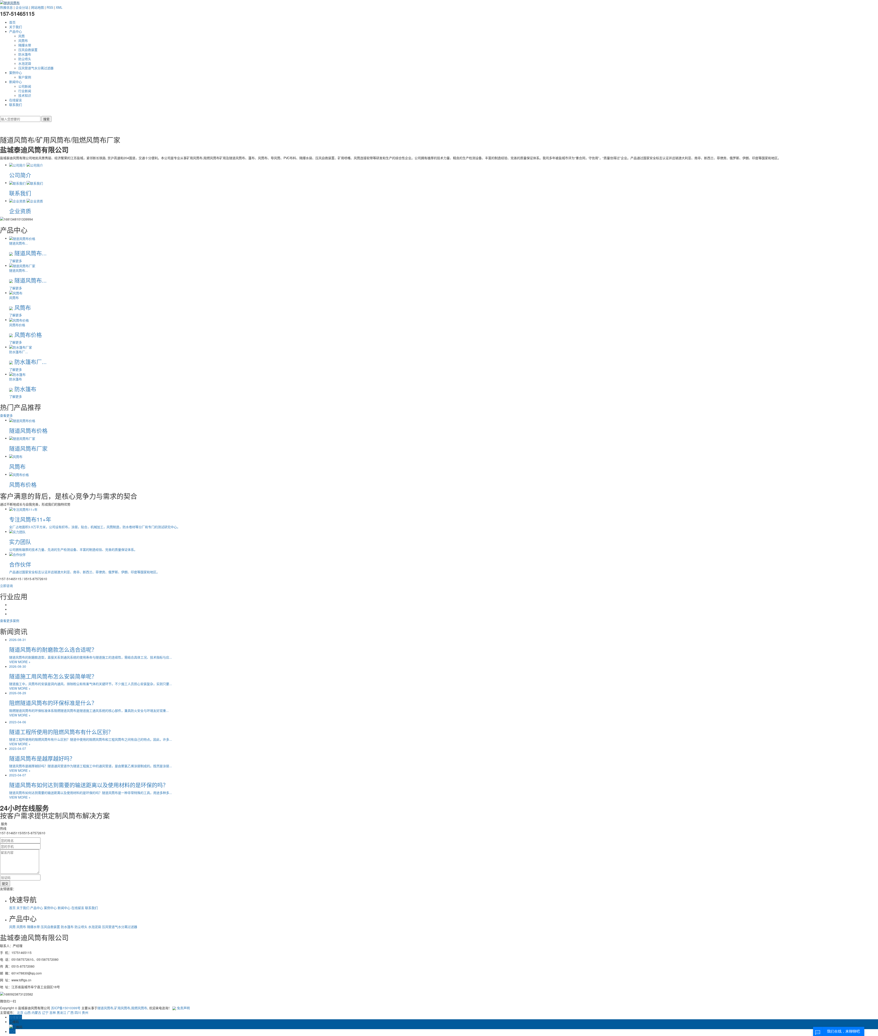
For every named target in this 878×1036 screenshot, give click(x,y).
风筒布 (23, 40)
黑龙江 (61, 1012)
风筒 (21, 36)
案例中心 (15, 72)
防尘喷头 (24, 59)
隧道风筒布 (105, 1008)
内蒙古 (36, 1012)
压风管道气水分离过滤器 (36, 68)
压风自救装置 (27, 49)
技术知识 (24, 95)
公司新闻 (24, 86)
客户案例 (24, 77)
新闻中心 (15, 81)
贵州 (85, 1012)
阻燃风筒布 (139, 1008)
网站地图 (37, 7)
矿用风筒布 (122, 1008)
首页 (12, 22)
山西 (27, 1012)
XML (59, 7)
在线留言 (15, 100)
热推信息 (6, 7)
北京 (20, 1012)
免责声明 (183, 1008)
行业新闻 (24, 91)
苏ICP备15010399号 (65, 1008)
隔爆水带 (24, 45)
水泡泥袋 (24, 63)
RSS (50, 7)
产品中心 (15, 31)
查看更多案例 (9, 620)
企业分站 (22, 7)
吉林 (52, 1012)
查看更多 (6, 415)
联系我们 (15, 104)
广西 (70, 1012)
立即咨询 (6, 585)
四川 (78, 1012)
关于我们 (15, 26)
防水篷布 (24, 54)
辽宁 (45, 1012)
